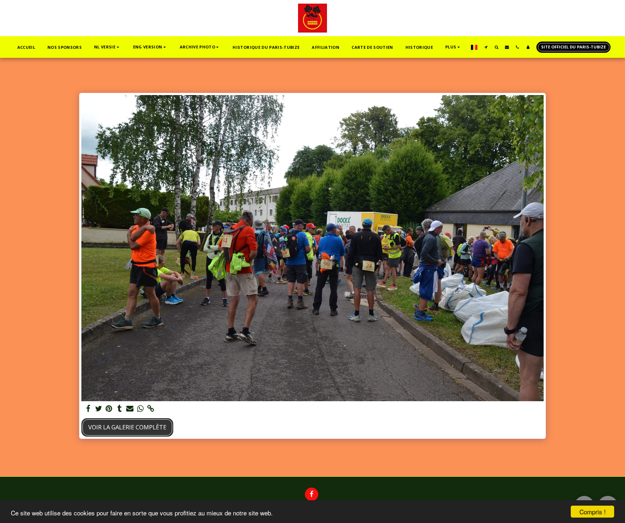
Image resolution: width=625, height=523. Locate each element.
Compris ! (592, 511)
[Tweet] (98, 409)
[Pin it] (109, 409)
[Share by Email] (130, 409)
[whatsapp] (140, 409)
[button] (107, 47)
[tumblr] (119, 409)
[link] (151, 409)
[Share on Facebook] (88, 409)
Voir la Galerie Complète (127, 427)
